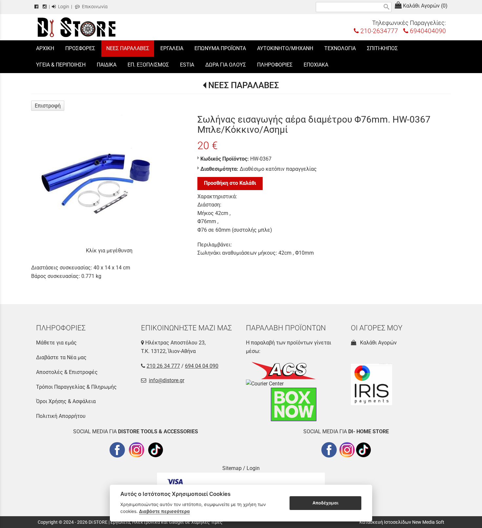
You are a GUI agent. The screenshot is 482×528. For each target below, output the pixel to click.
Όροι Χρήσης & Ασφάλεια (66, 401)
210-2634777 (378, 31)
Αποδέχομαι (325, 502)
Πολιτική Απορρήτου (61, 416)
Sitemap (232, 468)
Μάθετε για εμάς (56, 343)
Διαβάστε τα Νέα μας (61, 357)
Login (63, 7)
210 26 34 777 (163, 366)
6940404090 (427, 31)
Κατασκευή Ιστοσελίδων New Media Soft (401, 522)
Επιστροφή (48, 106)
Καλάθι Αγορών (377, 343)
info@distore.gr (166, 380)
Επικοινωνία (94, 7)
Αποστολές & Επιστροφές (67, 372)
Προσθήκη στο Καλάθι (230, 183)
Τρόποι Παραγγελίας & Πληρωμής (76, 387)
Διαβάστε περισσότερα (164, 511)
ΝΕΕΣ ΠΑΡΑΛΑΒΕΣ (243, 85)
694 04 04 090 (201, 366)
